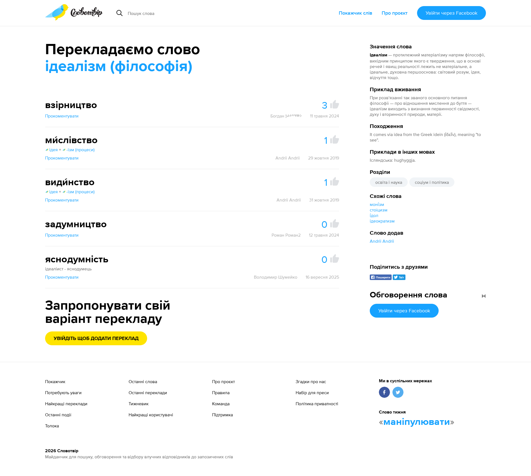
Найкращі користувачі (151, 414)
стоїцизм (378, 209)
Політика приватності (317, 403)
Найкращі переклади (66, 403)
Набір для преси (312, 392)
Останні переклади (148, 392)
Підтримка (222, 414)
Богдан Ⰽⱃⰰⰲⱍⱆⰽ (286, 115)
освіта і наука (388, 182)
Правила (221, 392)
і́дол (374, 215)
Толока (52, 425)
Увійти (451, 13)
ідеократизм (382, 220)
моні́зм (377, 204)
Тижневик (139, 403)
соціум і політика (432, 182)
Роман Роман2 (286, 234)
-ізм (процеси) (80, 149)
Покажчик (55, 381)
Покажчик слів (355, 13)
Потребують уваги (63, 392)
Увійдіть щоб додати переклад (96, 338)
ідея (53, 149)
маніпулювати (416, 422)
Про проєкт (395, 13)
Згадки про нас (311, 381)
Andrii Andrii (382, 241)
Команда (221, 403)
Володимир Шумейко (275, 276)
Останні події (58, 414)
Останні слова (143, 381)
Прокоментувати (62, 115)
